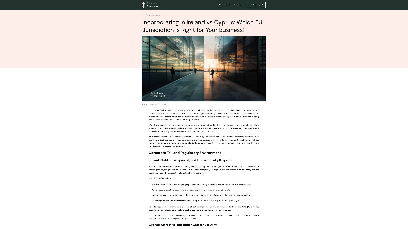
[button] (238, 5)
